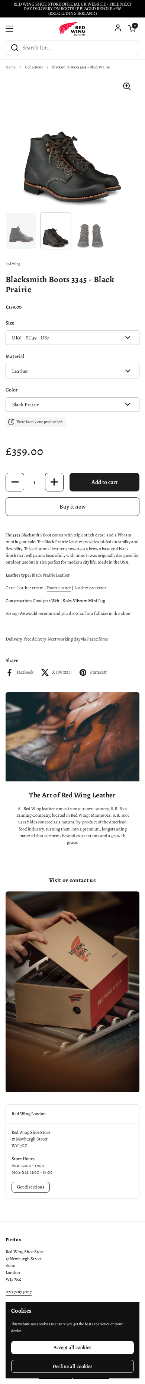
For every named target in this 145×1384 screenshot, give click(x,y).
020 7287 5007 (19, 1292)
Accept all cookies (72, 1347)
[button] (132, 28)
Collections (34, 67)
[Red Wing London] (72, 28)
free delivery (35, 639)
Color (12, 389)
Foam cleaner (59, 588)
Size (10, 322)
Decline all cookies (72, 1366)
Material (15, 356)
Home (11, 67)
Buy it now (72, 506)
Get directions (30, 1187)
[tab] (72, 1114)
